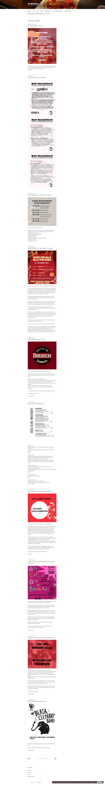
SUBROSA (33, 4)
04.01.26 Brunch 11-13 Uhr (36, 339)
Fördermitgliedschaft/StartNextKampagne (35, 13)
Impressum (29, 772)
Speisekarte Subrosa (31, 776)
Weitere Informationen (92, 782)
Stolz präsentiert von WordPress (36, 782)
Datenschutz (29, 770)
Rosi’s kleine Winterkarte (36, 404)
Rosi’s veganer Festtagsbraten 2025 (39, 491)
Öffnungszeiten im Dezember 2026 (39, 195)
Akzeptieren (99, 782)
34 (46, 758)
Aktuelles (47, 13)
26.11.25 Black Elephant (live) (37, 701)
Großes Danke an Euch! (35, 26)
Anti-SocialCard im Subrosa (37, 77)
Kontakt (28, 774)
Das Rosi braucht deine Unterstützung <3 (41, 637)
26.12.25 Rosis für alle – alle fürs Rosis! (40, 248)
